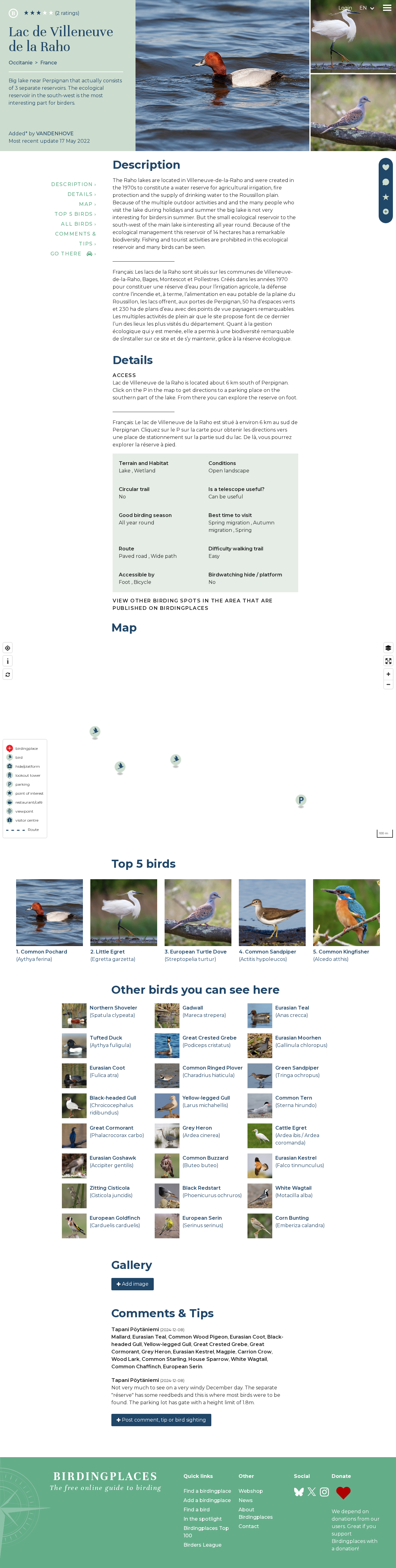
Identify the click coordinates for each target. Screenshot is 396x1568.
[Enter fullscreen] (388, 661)
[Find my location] (7, 648)
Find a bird (196, 1510)
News (246, 1500)
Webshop (251, 1491)
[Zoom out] (388, 684)
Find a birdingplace (207, 1491)
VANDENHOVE (55, 134)
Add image (134, 1284)
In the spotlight (202, 1519)
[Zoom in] (388, 674)
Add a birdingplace (207, 1500)
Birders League (202, 1545)
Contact (249, 1526)
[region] (198, 740)
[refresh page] (7, 674)
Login (345, 8)
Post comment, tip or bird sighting (163, 1420)
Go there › (73, 254)
